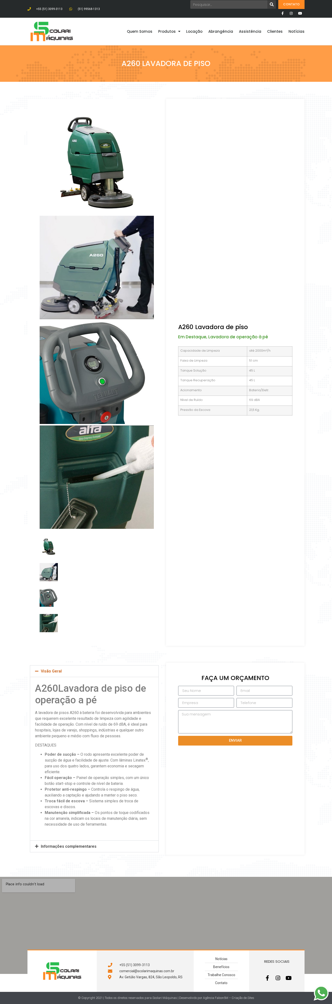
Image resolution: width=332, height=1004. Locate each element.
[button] (94, 671)
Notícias (296, 31)
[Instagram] (291, 13)
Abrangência (220, 31)
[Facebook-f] (282, 13)
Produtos (167, 31)
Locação (194, 31)
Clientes (275, 31)
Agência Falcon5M (215, 998)
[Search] (271, 4)
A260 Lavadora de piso (213, 327)
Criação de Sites (243, 998)
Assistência (250, 31)
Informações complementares (68, 846)
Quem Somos (139, 31)
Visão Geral (51, 671)
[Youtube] (300, 13)
